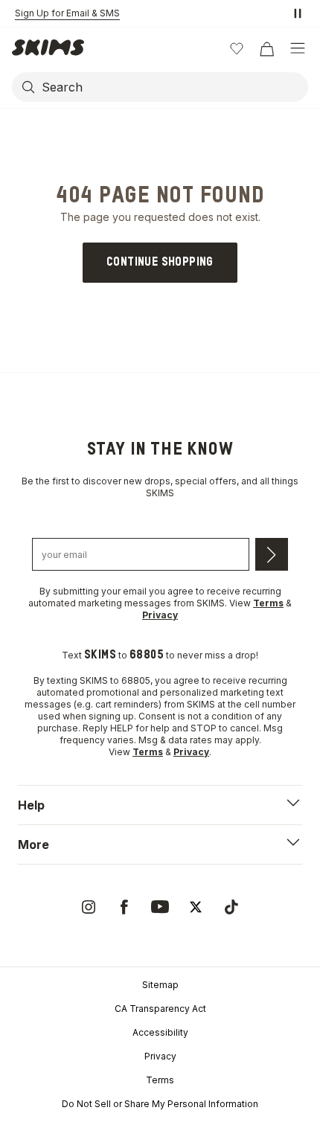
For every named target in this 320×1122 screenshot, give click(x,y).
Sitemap (160, 984)
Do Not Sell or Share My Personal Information (160, 1103)
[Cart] (266, 48)
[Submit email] (271, 554)
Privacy (160, 1056)
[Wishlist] (237, 48)
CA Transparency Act (160, 1008)
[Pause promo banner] (297, 13)
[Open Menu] (297, 48)
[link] (160, 263)
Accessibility (160, 1032)
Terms (160, 1080)
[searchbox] (173, 87)
